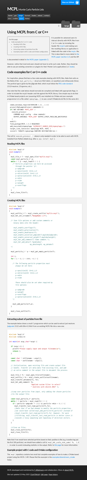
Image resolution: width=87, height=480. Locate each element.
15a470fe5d (35, 475)
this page (57, 445)
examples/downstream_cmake (63, 457)
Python (27, 19)
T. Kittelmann (39, 470)
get (15, 16)
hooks (34, 16)
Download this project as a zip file (76, 24)
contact (47, 16)
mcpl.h (62, 46)
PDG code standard (66, 84)
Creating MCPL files (20, 47)
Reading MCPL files (20, 44)
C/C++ (21, 19)
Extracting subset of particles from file (26, 49)
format (27, 16)
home (10, 16)
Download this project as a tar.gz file (65, 24)
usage (21, 16)
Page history (53, 475)
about (40, 16)
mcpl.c (73, 51)
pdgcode (11, 326)
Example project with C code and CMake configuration (31, 52)
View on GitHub (68, 2)
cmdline (15, 19)
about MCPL (69, 470)
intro (9, 19)
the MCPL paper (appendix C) (37, 60)
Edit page (44, 475)
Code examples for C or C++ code (21, 42)
